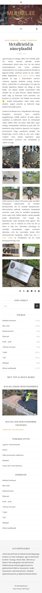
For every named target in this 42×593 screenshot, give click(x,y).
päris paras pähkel (26, 75)
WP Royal (26, 589)
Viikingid (5, 363)
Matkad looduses (9, 320)
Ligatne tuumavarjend (11, 444)
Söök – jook (6, 341)
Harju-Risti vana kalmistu (12, 465)
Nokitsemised (11, 40)
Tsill (3, 357)
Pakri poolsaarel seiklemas (13, 455)
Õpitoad (5, 336)
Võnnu (4, 450)
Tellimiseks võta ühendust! (13, 429)
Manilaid (5, 460)
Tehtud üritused (8, 347)
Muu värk (6, 326)
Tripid (4, 352)
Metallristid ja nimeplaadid (21, 46)
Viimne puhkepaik (28, 40)
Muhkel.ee (21, 13)
